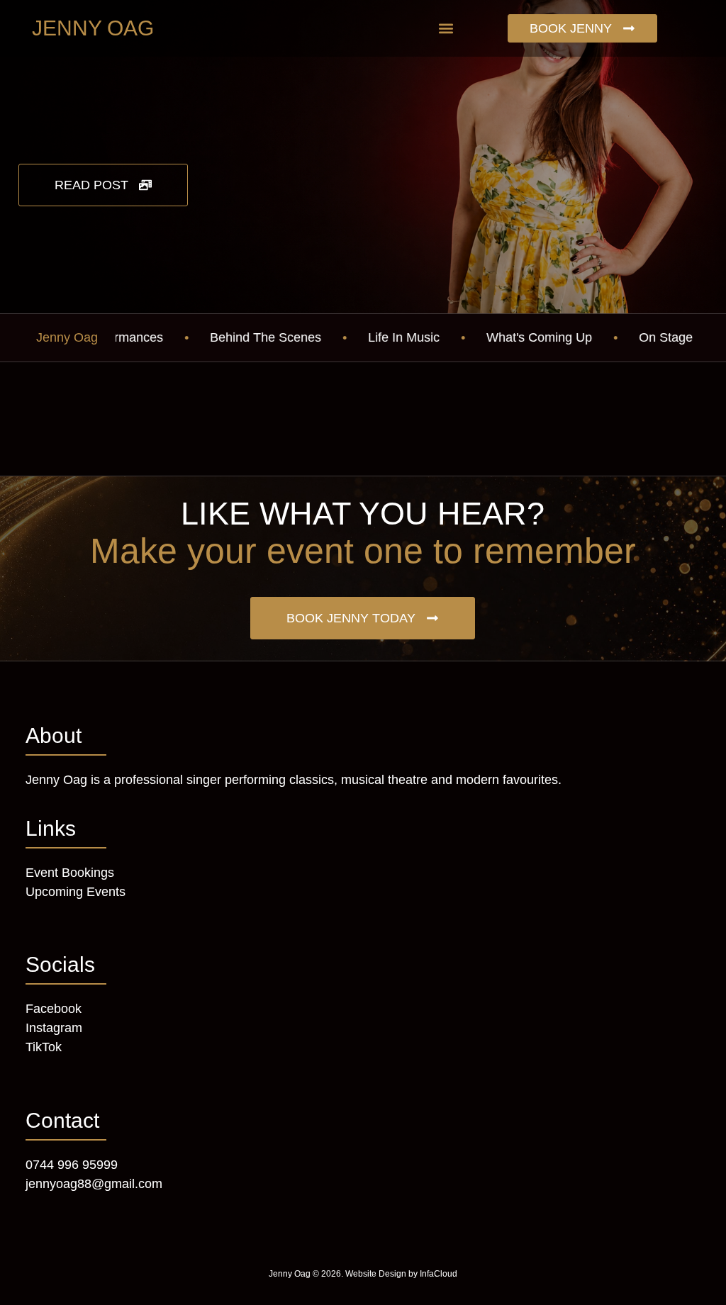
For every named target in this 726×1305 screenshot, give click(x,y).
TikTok (44, 1047)
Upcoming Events (75, 892)
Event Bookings (70, 873)
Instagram (54, 1028)
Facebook (54, 1009)
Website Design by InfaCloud (401, 1274)
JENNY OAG (93, 28)
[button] (445, 28)
